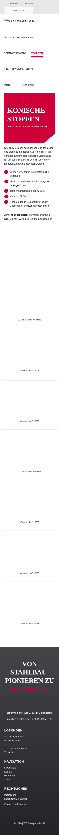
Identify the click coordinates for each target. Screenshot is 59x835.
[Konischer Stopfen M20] (29, 382)
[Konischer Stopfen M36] (29, 585)
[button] (40, 85)
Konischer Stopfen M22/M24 (29, 472)
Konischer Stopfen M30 (29, 573)
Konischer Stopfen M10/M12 (29, 320)
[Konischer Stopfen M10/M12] (29, 281)
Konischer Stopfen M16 (29, 370)
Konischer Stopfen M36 (29, 623)
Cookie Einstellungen (15, 804)
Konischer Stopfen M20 (29, 421)
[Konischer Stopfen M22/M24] (29, 433)
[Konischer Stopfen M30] (29, 534)
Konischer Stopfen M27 (29, 522)
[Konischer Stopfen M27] (29, 484)
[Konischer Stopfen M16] (29, 332)
